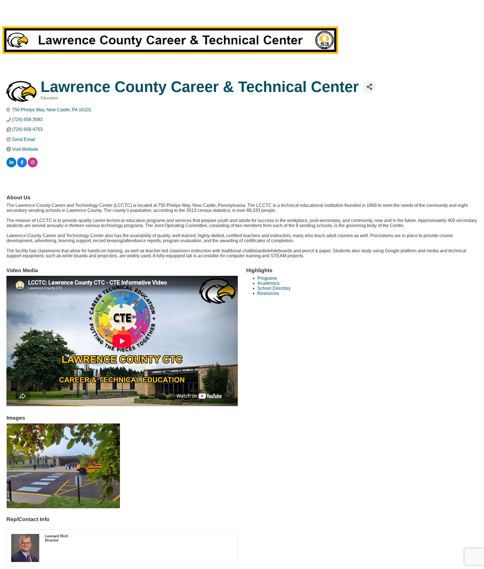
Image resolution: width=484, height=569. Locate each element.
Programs (267, 278)
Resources (268, 293)
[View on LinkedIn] (11, 165)
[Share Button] (369, 86)
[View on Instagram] (33, 165)
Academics (268, 283)
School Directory (273, 288)
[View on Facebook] (22, 165)
